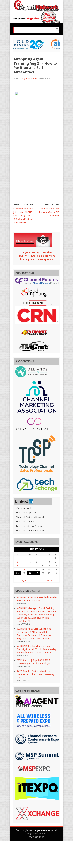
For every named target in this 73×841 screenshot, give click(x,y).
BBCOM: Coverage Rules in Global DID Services (49, 212)
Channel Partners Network (30, 517)
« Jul (24, 580)
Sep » (49, 580)
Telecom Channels (26, 521)
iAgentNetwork (29, 78)
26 (30, 573)
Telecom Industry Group (29, 526)
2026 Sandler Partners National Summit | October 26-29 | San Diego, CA (36, 674)
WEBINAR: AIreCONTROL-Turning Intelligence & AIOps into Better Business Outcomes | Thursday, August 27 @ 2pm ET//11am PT (34, 633)
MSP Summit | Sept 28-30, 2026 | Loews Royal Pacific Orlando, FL (34, 662)
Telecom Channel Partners (30, 530)
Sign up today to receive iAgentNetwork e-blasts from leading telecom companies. (37, 256)
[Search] (57, 29)
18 (24, 569)
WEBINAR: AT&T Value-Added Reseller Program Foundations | (37, 599)
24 (17, 573)
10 (17, 565)
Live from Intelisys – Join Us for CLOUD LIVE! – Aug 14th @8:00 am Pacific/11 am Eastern (24, 215)
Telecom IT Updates (26, 512)
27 (36, 573)
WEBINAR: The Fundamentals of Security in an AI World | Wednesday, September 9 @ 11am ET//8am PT (37, 649)
